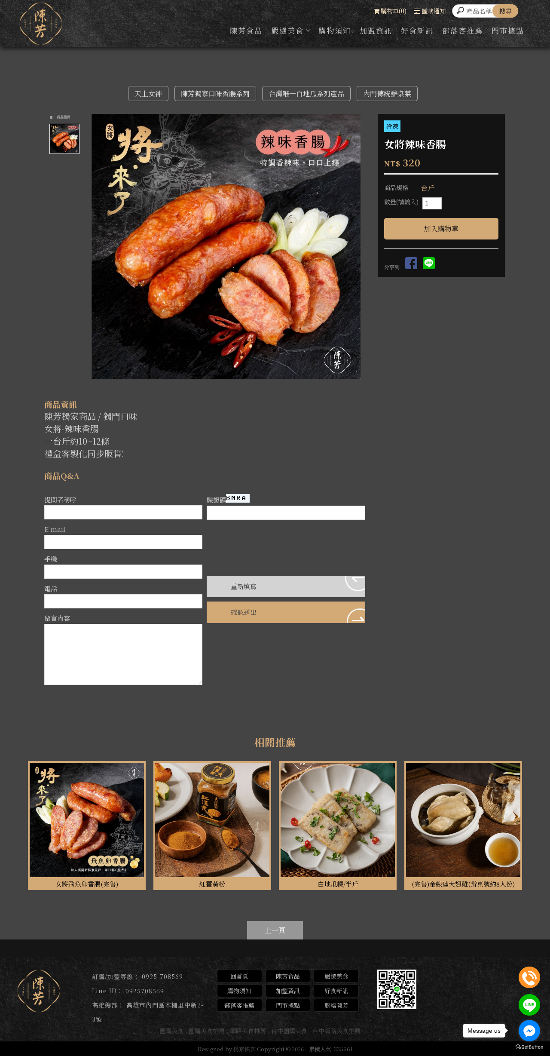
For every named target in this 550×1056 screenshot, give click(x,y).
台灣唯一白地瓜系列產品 (306, 93)
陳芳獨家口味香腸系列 (215, 93)
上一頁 (275, 930)
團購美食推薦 (207, 1030)
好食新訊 (417, 30)
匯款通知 (434, 10)
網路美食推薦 (248, 1030)
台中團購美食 (289, 1030)
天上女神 (148, 93)
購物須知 (334, 30)
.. (306, 1049)
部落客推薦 (462, 30)
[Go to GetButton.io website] (529, 1047)
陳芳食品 (246, 30)
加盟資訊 (376, 30)
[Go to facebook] (529, 1030)
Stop (236, 386)
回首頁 (239, 976)
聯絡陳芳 (336, 1005)
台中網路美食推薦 (336, 1030)
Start (229, 386)
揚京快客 (244, 1049)
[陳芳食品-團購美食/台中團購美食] (40, 25)
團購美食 (171, 1030)
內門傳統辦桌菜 (387, 93)
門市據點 (508, 30)
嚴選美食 (287, 30)
